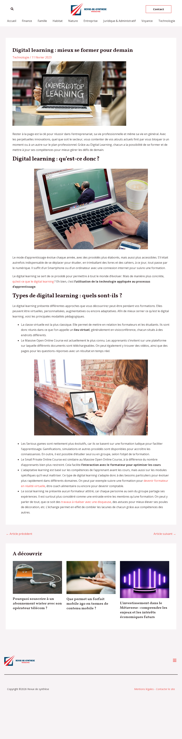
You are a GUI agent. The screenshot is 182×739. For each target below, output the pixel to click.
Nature (73, 21)
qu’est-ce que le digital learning (33, 281)
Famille (42, 21)
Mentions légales (144, 689)
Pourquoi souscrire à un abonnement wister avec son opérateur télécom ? (37, 603)
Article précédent (19, 534)
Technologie (166, 21)
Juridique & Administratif (119, 21)
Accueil (11, 21)
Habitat (58, 21)
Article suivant (165, 534)
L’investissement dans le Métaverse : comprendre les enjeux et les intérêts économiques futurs (143, 610)
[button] (12, 9)
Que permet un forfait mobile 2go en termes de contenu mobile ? (87, 604)
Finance (27, 21)
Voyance (147, 21)
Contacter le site (165, 689)
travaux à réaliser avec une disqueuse (86, 502)
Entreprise (91, 21)
